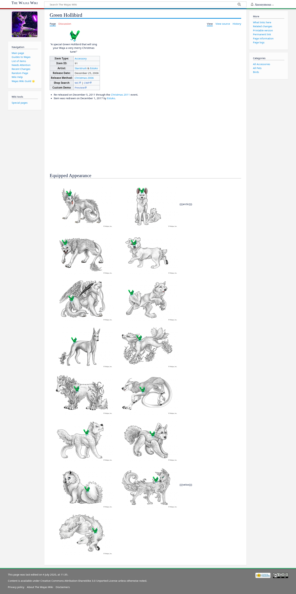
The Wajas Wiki (24, 2)
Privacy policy (16, 587)
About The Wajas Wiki (40, 587)
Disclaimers (63, 587)
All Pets (257, 68)
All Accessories (261, 64)
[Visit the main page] (24, 24)
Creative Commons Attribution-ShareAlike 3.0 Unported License (79, 580)
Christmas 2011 (120, 94)
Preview (79, 87)
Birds (256, 72)
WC (77, 82)
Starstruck (81, 68)
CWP (86, 82)
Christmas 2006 (84, 77)
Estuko (94, 68)
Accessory (81, 58)
